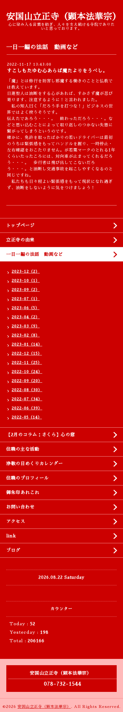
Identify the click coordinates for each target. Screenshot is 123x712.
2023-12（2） (26, 271)
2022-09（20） (27, 381)
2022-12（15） (27, 353)
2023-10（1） (26, 280)
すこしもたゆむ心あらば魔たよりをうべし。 (57, 70)
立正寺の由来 (20, 240)
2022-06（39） (27, 408)
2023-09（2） (26, 290)
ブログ (13, 550)
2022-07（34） (27, 399)
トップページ (20, 225)
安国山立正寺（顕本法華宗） (63, 16)
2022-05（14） (27, 417)
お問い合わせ (20, 507)
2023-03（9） (26, 326)
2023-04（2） (26, 317)
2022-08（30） (27, 390)
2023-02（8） (26, 335)
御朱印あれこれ (22, 492)
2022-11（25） (27, 362)
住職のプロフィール (27, 478)
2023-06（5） (25, 308)
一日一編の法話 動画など (34, 254)
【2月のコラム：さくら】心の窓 (40, 434)
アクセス (15, 521)
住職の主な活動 (22, 449)
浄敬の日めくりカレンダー (34, 463)
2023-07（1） (26, 299)
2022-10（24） (27, 372)
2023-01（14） (27, 344)
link (11, 536)
